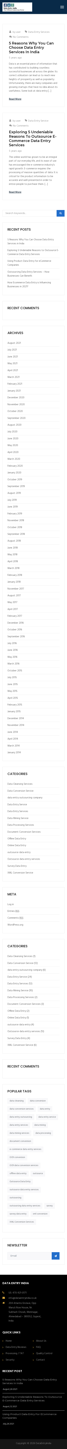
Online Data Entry (16, 845)
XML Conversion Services (22, 1222)
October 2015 (14, 671)
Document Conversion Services (24, 832)
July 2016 (12, 643)
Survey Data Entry (17, 866)
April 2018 (12, 561)
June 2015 (12, 684)
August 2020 (14, 425)
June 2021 (12, 357)
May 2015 (12, 691)
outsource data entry (18, 852)
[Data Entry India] (17, 7)
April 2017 (12, 609)
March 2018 (13, 568)
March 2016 (13, 664)
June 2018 (12, 548)
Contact (40, 1360)
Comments (15, 918)
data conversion (38, 1101)
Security (10, 1360)
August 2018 (14, 541)
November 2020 (16, 405)
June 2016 (12, 650)
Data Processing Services (20, 825)
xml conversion (40, 1214)
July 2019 (12, 500)
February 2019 (14, 514)
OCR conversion (17, 1157)
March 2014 (13, 746)
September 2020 (16, 418)
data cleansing (17, 1101)
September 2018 (16, 534)
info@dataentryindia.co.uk (23, 1298)
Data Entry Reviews (16, 1347)
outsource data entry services (24, 1190)
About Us (41, 1341)
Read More (15, 99)
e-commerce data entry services (25, 1149)
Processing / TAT (15, 1353)
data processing (43, 1133)
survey (50, 1206)
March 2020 (13, 459)
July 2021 (12, 350)
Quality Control (44, 1353)
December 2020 (15, 398)
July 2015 (12, 677)
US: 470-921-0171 (18, 1293)
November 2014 (15, 725)
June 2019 (12, 507)
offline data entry (18, 1173)
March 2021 (13, 377)
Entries (13, 911)
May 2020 (12, 445)
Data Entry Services (39, 32)
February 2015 (14, 705)
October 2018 (14, 527)
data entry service (47, 1117)
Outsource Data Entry (20, 1181)
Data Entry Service (38, 121)
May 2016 (12, 657)
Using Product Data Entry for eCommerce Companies (29, 263)
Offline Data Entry (16, 839)
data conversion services (22, 1109)
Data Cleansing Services (20, 784)
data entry (45, 1109)
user (18, 32)
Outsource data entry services (23, 859)
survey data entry (18, 1214)
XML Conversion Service (20, 873)
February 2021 (14, 384)
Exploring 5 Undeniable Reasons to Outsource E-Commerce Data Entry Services (32, 138)
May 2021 (12, 364)
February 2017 (14, 616)
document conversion (20, 1141)
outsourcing (15, 1198)
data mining (40, 1125)
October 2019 (14, 480)
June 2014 (12, 732)
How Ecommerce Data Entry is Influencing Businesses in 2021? (29, 285)
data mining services (19, 1133)
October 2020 (15, 411)
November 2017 (15, 589)
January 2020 (14, 473)
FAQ (38, 1347)
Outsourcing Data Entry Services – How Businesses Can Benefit (28, 274)
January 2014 (14, 753)
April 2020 (13, 452)
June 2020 (12, 439)
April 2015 (12, 698)
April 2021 (12, 370)
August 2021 (14, 343)
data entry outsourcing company (24, 798)
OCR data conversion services (24, 1165)
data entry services (19, 1125)
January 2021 (14, 391)
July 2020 (12, 432)
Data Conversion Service (20, 791)
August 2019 (14, 493)
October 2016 (14, 630)
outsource (38, 1173)
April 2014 (12, 739)
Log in (10, 904)
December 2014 (15, 718)
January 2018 (14, 582)
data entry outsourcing (21, 1117)
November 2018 (15, 520)
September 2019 (16, 486)
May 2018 (12, 555)
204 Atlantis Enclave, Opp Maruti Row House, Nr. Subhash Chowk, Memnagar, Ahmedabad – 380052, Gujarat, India (25, 1312)
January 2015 (14, 712)
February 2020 (15, 466)
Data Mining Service (17, 818)
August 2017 (14, 596)
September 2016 (16, 637)
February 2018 (14, 575)
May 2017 (12, 602)
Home (9, 1341)
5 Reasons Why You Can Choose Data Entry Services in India (31, 47)
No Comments (21, 37)
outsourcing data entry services (25, 1206)
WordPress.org (15, 925)
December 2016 (15, 623)
